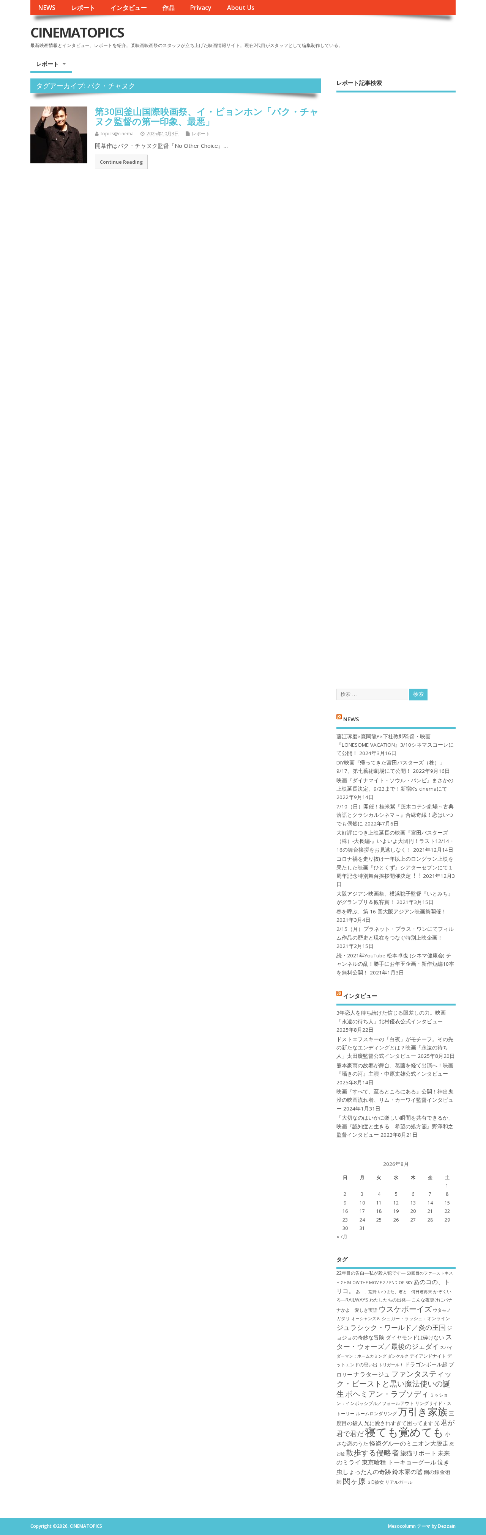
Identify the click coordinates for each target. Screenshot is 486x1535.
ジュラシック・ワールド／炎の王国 (391, 1327)
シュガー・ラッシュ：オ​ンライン (416, 1318)
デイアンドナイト (428, 1356)
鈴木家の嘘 (407, 1472)
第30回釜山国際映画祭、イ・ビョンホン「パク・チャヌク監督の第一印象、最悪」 (207, 116)
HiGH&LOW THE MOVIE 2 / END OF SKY (374, 1282)
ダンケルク (398, 1356)
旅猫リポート (418, 1453)
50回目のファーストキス (430, 1273)
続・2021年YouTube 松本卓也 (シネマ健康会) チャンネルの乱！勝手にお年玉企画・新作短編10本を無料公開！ (395, 964)
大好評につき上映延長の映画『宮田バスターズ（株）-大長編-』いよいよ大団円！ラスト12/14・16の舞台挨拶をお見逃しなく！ (395, 841)
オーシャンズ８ (365, 1318)
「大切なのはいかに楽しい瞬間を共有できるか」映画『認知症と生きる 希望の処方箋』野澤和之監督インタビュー (394, 1126)
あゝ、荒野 (366, 1291)
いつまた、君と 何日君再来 (405, 1291)
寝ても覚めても (404, 1431)
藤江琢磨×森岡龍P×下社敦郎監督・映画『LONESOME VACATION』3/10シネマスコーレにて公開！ (395, 745)
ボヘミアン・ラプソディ (387, 1393)
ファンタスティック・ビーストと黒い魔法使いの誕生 (394, 1383)
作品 (169, 7)
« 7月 (341, 1236)
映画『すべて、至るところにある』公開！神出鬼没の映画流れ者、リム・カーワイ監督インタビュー (394, 1100)
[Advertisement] (396, 384)
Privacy (200, 7)
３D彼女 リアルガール (389, 1482)
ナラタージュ (371, 1374)
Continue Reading (121, 162)
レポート (83, 7)
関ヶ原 (354, 1480)
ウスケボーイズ (405, 1308)
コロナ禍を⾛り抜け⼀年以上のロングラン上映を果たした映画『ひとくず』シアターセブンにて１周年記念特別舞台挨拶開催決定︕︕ (394, 867)
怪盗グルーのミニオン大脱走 (408, 1443)
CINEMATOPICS (77, 32)
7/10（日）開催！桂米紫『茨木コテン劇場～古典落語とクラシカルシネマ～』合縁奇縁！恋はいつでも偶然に (395, 815)
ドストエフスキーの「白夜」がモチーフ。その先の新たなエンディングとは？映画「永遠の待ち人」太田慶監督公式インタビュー (394, 1048)
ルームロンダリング (376, 1413)
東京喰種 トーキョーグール (399, 1462)
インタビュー (128, 7)
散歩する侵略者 (372, 1452)
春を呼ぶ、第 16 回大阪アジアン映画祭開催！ (391, 911)
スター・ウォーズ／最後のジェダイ (394, 1341)
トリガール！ (391, 1364)
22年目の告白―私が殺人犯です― (371, 1273)
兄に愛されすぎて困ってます (398, 1423)
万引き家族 (423, 1411)
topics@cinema (117, 133)
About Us (240, 7)
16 (345, 1211)
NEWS (46, 7)
